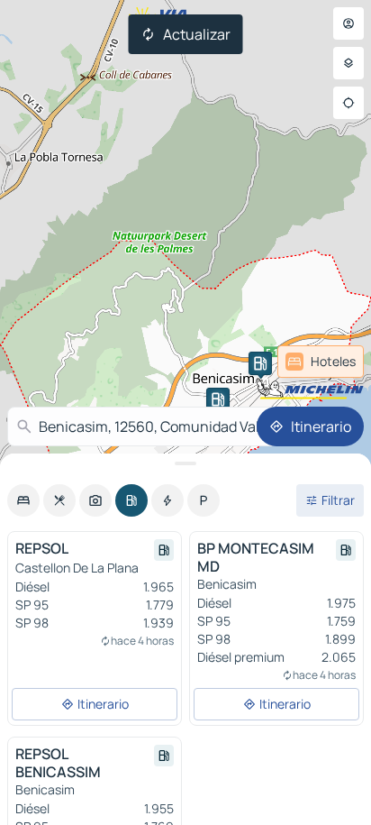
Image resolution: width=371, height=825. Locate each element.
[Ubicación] (348, 103)
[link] (320, 361)
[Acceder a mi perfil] (348, 23)
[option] (23, 500)
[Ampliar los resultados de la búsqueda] (185, 463)
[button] (260, 363)
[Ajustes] (348, 63)
